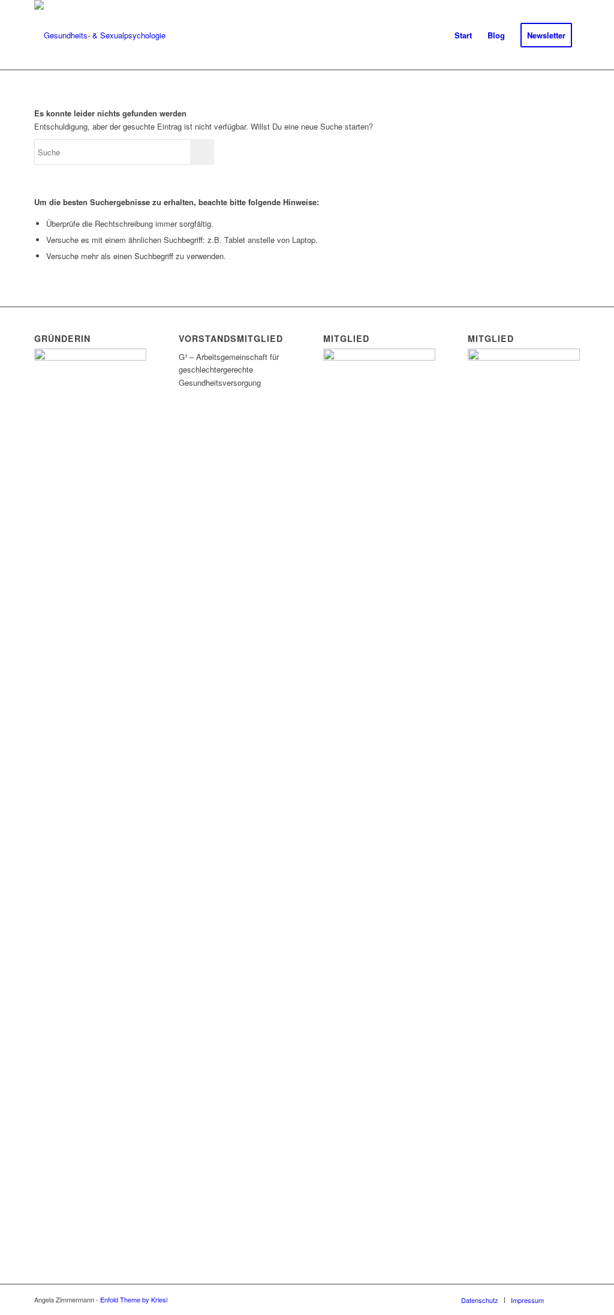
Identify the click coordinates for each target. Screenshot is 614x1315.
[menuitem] (463, 35)
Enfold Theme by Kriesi (133, 1299)
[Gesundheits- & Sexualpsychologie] (99, 35)
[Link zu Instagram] (571, 1299)
